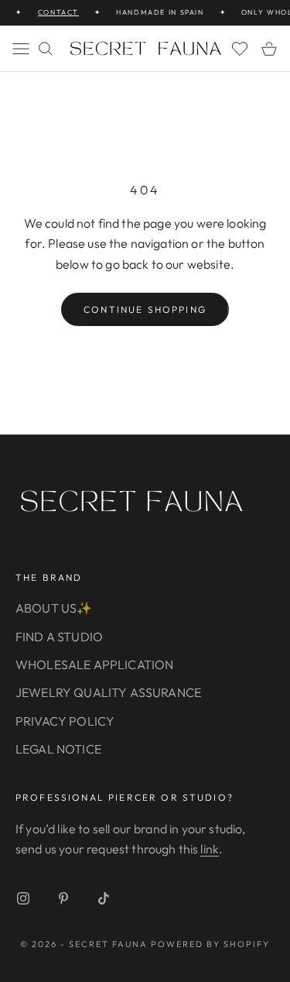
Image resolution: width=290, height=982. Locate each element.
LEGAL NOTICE (58, 749)
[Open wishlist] (239, 48)
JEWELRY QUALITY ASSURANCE (108, 692)
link (209, 849)
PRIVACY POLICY (64, 721)
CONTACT (56, 12)
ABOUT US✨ (53, 608)
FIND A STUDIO (59, 636)
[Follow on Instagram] (23, 898)
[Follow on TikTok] (103, 898)
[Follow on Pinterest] (63, 898)
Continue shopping (145, 309)
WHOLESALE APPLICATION (94, 664)
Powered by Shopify (210, 944)
